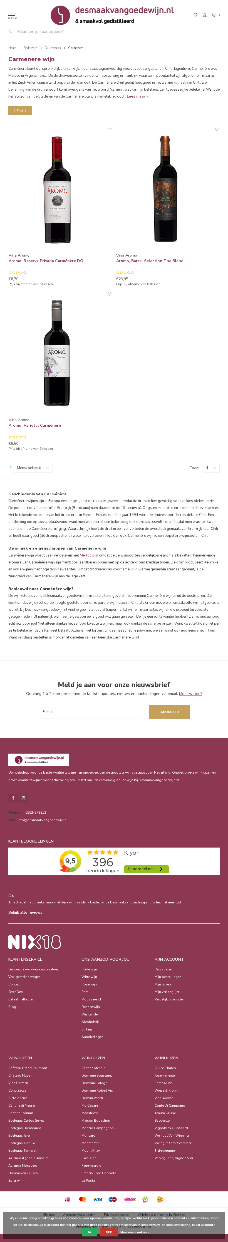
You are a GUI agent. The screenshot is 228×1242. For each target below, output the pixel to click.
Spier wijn (15, 1180)
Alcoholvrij (90, 1022)
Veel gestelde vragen (24, 977)
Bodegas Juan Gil (22, 1143)
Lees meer (136, 96)
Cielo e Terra (17, 1098)
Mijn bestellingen (168, 977)
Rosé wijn (89, 984)
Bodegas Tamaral (22, 1150)
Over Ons (15, 992)
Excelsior (88, 1158)
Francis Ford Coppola (98, 1173)
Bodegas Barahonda (24, 1128)
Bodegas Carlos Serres (26, 1120)
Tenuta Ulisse (165, 1113)
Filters (22, 110)
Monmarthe (90, 1143)
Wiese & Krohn (166, 1090)
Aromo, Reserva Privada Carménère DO (46, 261)
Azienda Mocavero (22, 1165)
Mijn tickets (163, 984)
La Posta (88, 1180)
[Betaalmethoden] (67, 1199)
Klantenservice (25, 959)
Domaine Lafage (94, 1083)
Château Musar (20, 1075)
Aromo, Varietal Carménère (35, 425)
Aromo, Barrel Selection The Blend (150, 261)
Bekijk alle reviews (25, 912)
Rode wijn (30, 48)
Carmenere (75, 48)
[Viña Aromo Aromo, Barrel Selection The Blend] (167, 190)
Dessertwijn (90, 1007)
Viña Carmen (18, 1083)
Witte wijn (89, 977)
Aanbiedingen (92, 1037)
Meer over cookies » (134, 1232)
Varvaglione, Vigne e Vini (174, 1158)
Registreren (163, 969)
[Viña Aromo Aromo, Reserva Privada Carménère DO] (60, 190)
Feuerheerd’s (91, 1165)
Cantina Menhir (93, 1068)
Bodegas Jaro (19, 1135)
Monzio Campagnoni (98, 1128)
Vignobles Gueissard (171, 1128)
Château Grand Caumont (27, 1068)
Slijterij (86, 1029)
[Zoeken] (12, 31)
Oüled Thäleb (165, 1068)
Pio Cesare (89, 1105)
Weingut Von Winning (172, 1135)
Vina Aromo (164, 1098)
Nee (109, 1232)
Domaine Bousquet (96, 1075)
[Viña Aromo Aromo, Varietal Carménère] (60, 354)
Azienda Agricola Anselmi (28, 1158)
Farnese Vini (164, 1083)
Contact (14, 984)
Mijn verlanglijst (167, 992)
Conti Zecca (17, 1090)
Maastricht (89, 1113)
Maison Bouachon (95, 1120)
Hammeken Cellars (23, 1173)
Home (12, 48)
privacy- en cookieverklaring (169, 1224)
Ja (89, 1232)
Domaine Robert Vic (97, 1090)
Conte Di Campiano (170, 1105)
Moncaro (88, 1135)
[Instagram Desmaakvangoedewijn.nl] (23, 798)
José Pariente (165, 1075)
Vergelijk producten (170, 999)
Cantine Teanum (20, 1113)
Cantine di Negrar (21, 1105)
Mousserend (91, 999)
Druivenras (53, 48)
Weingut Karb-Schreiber (173, 1143)
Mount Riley (90, 1150)
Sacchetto (162, 1120)
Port (84, 992)
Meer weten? (190, 693)
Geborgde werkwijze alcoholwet (33, 969)
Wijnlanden (90, 1014)
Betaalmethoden (21, 999)
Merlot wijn (89, 555)
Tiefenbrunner (165, 1150)
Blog (12, 1007)
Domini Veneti (92, 1098)
